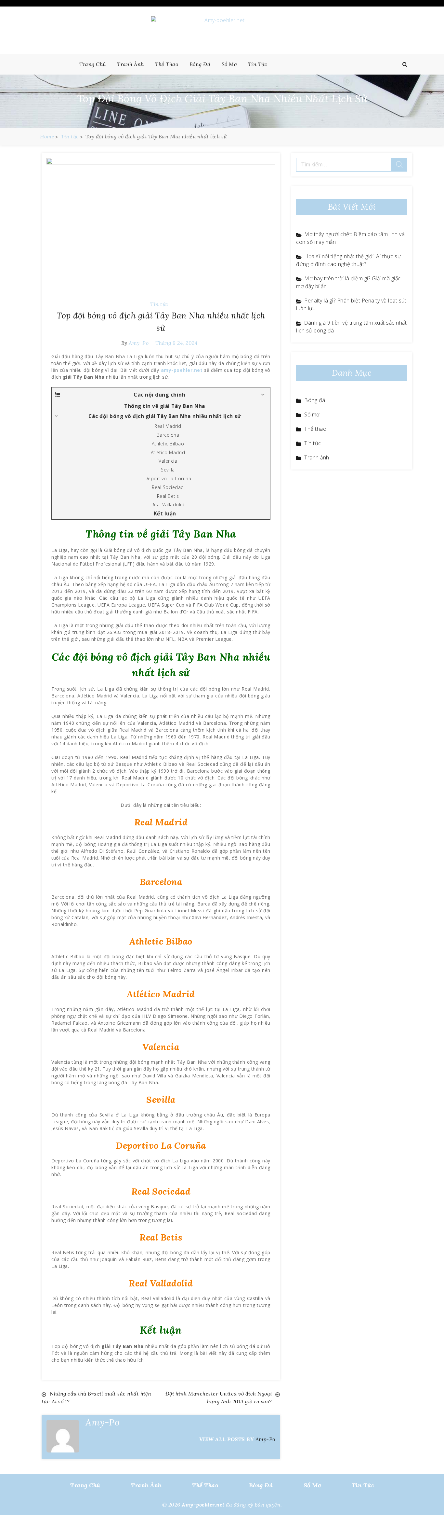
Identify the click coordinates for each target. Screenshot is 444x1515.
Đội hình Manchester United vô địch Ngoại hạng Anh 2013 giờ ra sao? (218, 1397)
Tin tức (258, 64)
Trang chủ (92, 64)
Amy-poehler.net (203, 1504)
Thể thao (166, 64)
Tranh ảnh (130, 64)
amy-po (139, 343)
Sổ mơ (229, 64)
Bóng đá (200, 64)
